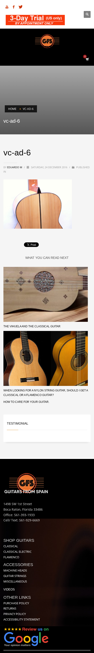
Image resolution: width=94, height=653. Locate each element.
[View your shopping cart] (87, 59)
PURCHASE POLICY (16, 603)
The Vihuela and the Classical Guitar (31, 326)
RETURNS (9, 608)
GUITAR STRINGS (14, 576)
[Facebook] (13, 6)
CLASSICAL (10, 546)
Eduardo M (15, 167)
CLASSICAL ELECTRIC (17, 552)
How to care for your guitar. (26, 402)
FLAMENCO (11, 557)
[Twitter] (20, 6)
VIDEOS (9, 589)
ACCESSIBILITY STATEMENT (21, 619)
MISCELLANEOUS (15, 581)
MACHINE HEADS (15, 570)
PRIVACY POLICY (14, 614)
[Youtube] (6, 6)
